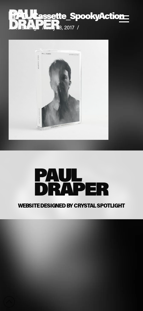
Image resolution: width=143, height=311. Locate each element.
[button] (125, 19)
